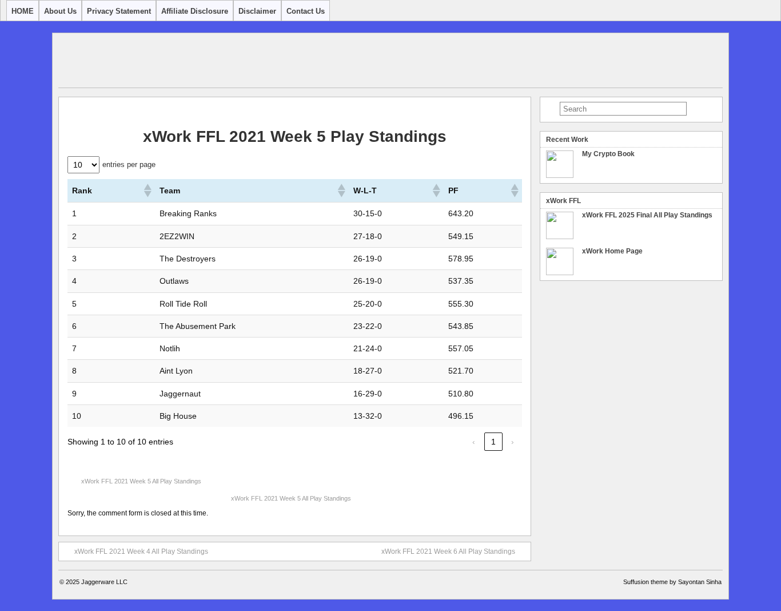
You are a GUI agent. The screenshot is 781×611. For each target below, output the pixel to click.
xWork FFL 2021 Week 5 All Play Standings (141, 481)
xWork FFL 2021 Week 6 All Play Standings (448, 551)
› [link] (512, 441)
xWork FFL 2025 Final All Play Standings (647, 215)
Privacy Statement (119, 11)
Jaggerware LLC (104, 581)
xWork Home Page (612, 251)
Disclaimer (257, 11)
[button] (147, 190)
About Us (60, 11)
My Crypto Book (608, 154)
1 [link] (493, 441)
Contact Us (305, 11)
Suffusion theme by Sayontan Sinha (672, 581)
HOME (22, 11)
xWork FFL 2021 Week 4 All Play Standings (141, 551)
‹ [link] (473, 441)
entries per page (129, 165)
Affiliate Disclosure (194, 11)
